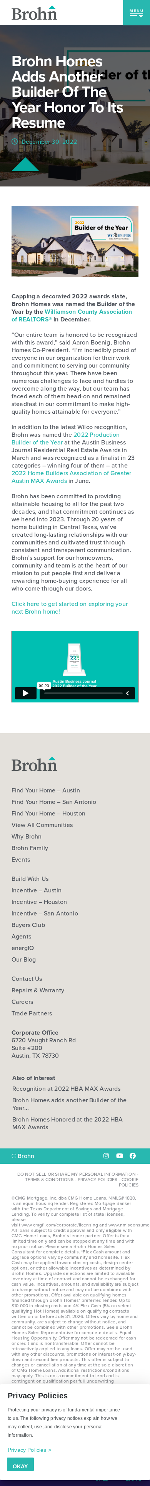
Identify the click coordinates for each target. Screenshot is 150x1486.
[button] (136, 12)
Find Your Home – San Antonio (54, 802)
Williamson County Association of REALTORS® (72, 315)
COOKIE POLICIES (128, 1182)
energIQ (23, 948)
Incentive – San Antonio (45, 913)
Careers (22, 1002)
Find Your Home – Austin (46, 790)
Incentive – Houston (39, 902)
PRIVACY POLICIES (98, 1179)
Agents (21, 936)
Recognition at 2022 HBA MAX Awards (66, 1088)
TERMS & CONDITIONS (49, 1179)
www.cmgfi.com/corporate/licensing (60, 1224)
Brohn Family (30, 848)
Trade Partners (32, 1013)
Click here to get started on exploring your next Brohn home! (70, 607)
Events (21, 860)
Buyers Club (28, 925)
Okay (20, 1466)
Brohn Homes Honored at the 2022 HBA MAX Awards (67, 1123)
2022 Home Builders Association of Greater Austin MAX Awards (72, 477)
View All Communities (42, 825)
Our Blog (24, 959)
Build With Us (30, 879)
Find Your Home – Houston (48, 813)
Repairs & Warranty (38, 990)
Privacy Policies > (29, 1450)
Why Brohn (27, 836)
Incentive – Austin (37, 890)
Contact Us (27, 979)
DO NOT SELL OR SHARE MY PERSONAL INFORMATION (76, 1174)
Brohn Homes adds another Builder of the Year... (69, 1104)
